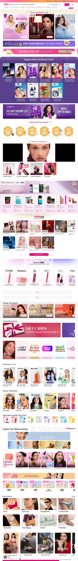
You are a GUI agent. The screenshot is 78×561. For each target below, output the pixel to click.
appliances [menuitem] (16, 7)
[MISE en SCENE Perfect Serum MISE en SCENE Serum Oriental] (36, 375)
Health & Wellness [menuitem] (39, 7)
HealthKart (37, 205)
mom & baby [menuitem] (31, 7)
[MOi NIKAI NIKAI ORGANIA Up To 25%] (9, 401)
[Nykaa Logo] (6, 4)
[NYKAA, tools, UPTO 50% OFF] (22, 486)
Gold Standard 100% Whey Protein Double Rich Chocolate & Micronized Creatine (50, 207)
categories (12, 4)
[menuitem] (70, 8)
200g (16, 209)
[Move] (13, 445)
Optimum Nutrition (7, 205)
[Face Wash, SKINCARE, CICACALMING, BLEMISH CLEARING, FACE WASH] (30, 419)
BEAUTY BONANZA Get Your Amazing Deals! (14, 1)
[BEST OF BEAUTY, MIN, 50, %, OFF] (69, 131)
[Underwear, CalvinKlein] (66, 505)
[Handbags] (29, 521)
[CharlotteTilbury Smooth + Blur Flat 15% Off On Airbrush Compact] (45, 70)
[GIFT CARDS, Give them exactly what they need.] (32, 330)
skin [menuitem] (10, 7)
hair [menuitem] (12, 7)
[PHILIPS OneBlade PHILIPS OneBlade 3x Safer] (50, 401)
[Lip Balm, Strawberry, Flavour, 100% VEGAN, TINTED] (14, 419)
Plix (25, 205)
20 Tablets (60, 209)
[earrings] (29, 505)
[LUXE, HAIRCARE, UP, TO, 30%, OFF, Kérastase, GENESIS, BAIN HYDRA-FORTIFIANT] (57, 131)
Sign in (66, 4)
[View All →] (39, 293)
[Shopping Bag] (73, 4)
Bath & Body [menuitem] (22, 7)
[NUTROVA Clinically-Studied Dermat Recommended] (23, 375)
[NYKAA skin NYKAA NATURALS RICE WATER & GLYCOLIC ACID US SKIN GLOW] (23, 401)
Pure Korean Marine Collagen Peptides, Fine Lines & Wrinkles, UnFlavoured (18, 207)
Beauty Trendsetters (10, 391)
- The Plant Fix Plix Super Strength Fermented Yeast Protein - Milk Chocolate (28, 207)
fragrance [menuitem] (48, 7)
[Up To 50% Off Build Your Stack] (39, 187)
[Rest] (47, 445)
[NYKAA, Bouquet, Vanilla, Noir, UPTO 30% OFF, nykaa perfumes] (62, 486)
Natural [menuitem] (26, 7)
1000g (27, 209)
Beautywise (70, 205)
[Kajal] (39, 419)
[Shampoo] (22, 419)
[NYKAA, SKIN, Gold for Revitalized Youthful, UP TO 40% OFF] (9, 486)
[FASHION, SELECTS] (11, 543)
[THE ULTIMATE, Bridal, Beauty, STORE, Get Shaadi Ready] (34, 350)
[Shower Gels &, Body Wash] (63, 419)
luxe (20, 4)
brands (16, 4)
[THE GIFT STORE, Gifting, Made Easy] (22, 350)
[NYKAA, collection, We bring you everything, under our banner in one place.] (39, 476)
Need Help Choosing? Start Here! (14, 415)
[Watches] (11, 521)
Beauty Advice (31, 4)
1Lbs (5, 209)
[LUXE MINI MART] (22, 226)
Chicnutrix (59, 205)
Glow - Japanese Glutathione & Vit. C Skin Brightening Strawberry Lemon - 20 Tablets (61, 207)
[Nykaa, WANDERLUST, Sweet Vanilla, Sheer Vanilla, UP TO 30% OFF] (49, 486)
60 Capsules (39, 209)
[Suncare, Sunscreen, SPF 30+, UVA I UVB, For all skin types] (71, 419)
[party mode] (39, 11)
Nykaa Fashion (24, 4)
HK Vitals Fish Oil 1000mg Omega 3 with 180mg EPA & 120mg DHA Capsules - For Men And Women (39, 207)
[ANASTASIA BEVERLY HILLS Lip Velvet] (64, 401)
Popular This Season (10, 303)
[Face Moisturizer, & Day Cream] (55, 419)
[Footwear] (66, 521)
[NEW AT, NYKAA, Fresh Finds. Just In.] (47, 350)
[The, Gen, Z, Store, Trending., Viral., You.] (60, 350)
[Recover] (65, 445)
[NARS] (50, 169)
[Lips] (6, 419)
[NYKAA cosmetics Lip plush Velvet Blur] (57, 70)
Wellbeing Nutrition (18, 205)
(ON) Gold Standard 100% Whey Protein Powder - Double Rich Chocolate (7, 207)
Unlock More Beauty (10, 321)
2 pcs (49, 209)
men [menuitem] (44, 7)
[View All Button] (39, 298)
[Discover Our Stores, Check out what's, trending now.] (9, 350)
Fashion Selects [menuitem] (54, 7)
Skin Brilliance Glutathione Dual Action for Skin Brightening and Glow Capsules (72, 207)
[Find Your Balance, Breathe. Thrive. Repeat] (47, 436)
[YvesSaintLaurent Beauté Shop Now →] (41, 26)
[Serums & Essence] (47, 419)
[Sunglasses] (48, 505)
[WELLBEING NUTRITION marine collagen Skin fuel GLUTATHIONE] (36, 401)
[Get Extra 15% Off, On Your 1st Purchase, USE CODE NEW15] (39, 51)
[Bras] (11, 505)
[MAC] (48, 242)
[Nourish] (30, 445)
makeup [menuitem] (6, 7)
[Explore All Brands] (39, 255)
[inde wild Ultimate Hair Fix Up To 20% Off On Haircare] (9, 375)
